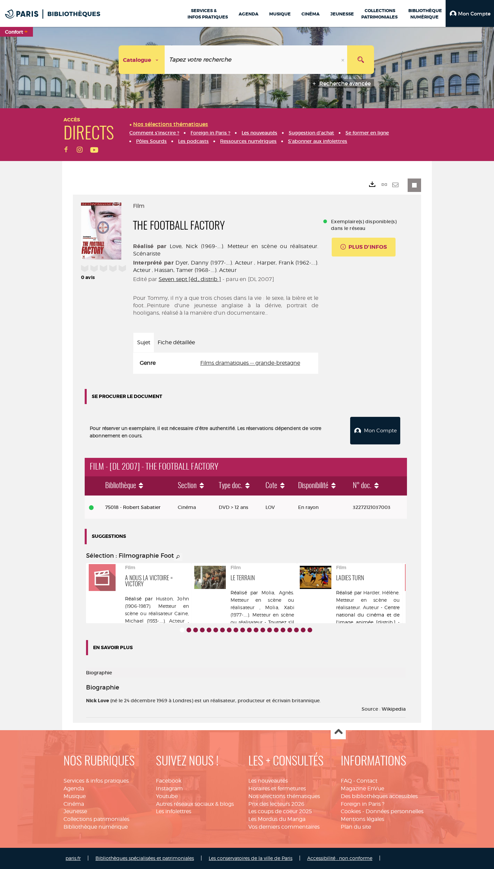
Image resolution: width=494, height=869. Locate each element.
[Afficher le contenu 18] (296, 630)
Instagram (169, 788)
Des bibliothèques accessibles (379, 796)
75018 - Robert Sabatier (133, 507)
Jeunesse (75, 811)
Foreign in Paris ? (362, 804)
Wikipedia (394, 709)
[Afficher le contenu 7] (222, 630)
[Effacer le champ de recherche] (343, 59)
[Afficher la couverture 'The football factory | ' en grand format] (101, 230)
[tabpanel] (226, 363)
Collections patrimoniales (96, 819)
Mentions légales (362, 819)
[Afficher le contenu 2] (189, 630)
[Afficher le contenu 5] (209, 630)
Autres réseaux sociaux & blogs (195, 804)
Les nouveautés (268, 781)
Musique (75, 796)
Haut (338, 732)
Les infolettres (173, 811)
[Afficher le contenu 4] (202, 630)
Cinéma (74, 804)
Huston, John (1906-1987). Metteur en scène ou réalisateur (157, 606)
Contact (367, 781)
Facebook (168, 781)
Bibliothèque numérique (96, 827)
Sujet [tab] (143, 342)
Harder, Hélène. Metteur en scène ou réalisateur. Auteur (368, 600)
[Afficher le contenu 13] (262, 630)
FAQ (346, 781)
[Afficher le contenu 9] (236, 630)
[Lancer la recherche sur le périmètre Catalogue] (360, 59)
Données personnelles (394, 811)
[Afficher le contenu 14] (269, 630)
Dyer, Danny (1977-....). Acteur (213, 263)
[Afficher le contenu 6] (215, 630)
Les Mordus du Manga (276, 819)
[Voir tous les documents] (178, 557)
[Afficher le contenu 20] (309, 630)
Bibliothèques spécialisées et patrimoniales (144, 858)
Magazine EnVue (362, 788)
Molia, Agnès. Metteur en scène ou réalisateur (262, 600)
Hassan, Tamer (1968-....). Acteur (195, 270)
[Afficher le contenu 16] (283, 630)
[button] (470, 13)
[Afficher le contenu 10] (242, 630)
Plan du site (356, 827)
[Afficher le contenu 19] (303, 630)
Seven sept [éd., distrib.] (190, 279)
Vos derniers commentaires (284, 827)
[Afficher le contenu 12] (256, 630)
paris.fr (73, 858)
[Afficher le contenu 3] (195, 630)
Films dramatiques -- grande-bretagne (250, 363)
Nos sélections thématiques (284, 796)
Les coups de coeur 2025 (280, 811)
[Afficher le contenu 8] (229, 630)
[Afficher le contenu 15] (276, 630)
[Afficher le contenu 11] (249, 630)
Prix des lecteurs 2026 (276, 804)
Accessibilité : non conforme (339, 858)
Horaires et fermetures (277, 788)
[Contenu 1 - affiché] (182, 630)
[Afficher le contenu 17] (289, 630)
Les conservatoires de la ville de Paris (250, 858)
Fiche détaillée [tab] (176, 342)
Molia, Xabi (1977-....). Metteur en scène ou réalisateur (262, 614)
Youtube (167, 796)
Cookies (351, 811)
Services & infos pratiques (96, 781)
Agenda (74, 788)
